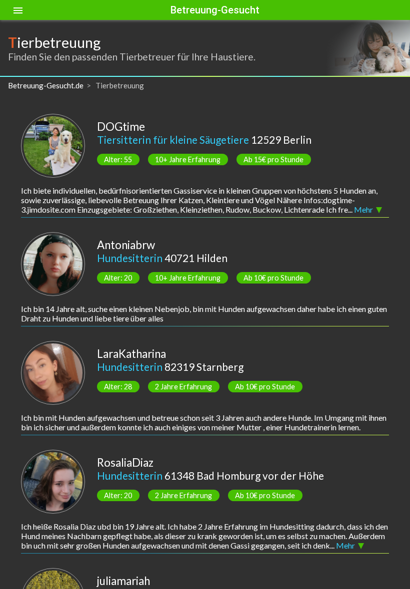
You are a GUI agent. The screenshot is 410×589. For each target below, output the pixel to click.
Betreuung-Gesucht (215, 10)
